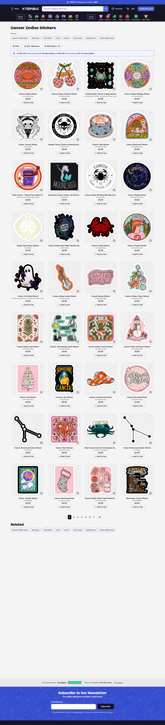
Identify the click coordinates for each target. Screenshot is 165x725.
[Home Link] (30, 8)
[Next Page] (99, 517)
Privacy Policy (78, 712)
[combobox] (72, 8)
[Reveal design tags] (41, 89)
